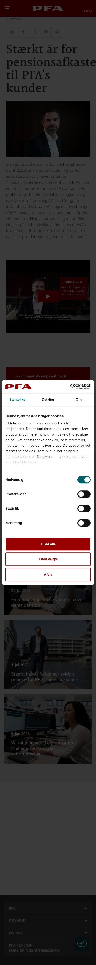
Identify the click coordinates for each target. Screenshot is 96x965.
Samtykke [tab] (17, 399)
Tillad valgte (48, 559)
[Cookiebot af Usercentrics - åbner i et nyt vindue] (70, 387)
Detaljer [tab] (48, 399)
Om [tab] (79, 399)
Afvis (48, 574)
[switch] (84, 494)
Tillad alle (48, 544)
